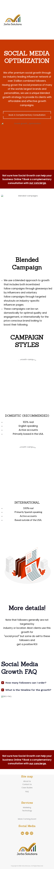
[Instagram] (31, 833)
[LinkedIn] (22, 833)
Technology (44, 12)
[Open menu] (46, 34)
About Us (47, 27)
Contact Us (46, 19)
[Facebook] (27, 833)
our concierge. (37, 183)
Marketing (45, 6)
